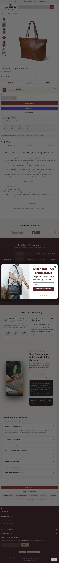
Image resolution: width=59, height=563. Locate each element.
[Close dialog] (55, 266)
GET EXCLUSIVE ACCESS (43, 289)
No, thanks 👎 (43, 296)
